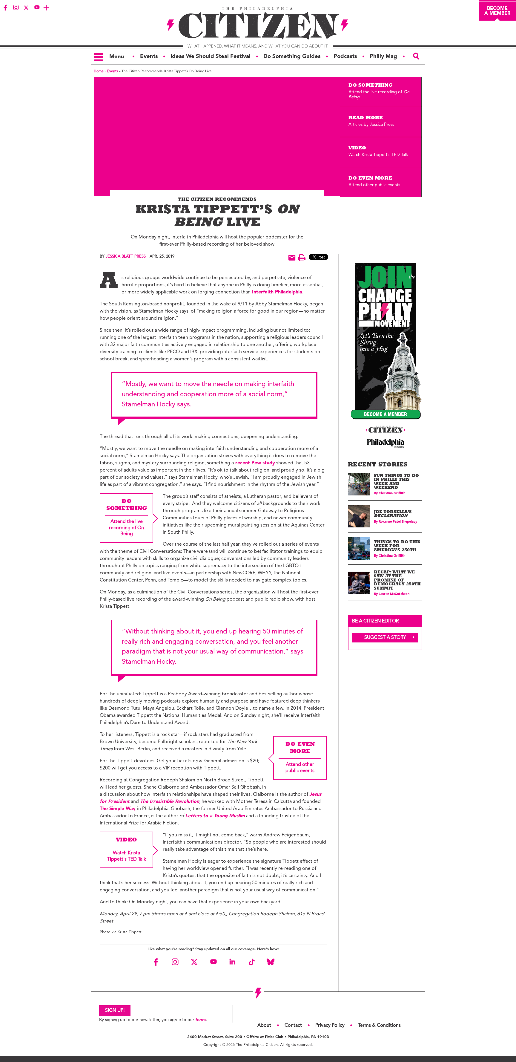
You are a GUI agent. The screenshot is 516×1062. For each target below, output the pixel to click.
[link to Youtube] (36, 7)
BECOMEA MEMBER (497, 11)
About (264, 1025)
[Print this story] (301, 257)
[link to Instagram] (15, 7)
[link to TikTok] (251, 962)
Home (99, 71)
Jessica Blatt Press (126, 256)
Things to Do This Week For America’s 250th (397, 547)
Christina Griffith (392, 493)
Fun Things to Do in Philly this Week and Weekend (396, 482)
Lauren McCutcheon (394, 594)
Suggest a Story (385, 637)
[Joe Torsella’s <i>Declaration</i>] (359, 516)
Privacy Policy (330, 1025)
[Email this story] (292, 257)
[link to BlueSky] (271, 962)
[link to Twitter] (26, 7)
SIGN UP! (115, 1010)
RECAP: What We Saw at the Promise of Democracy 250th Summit (397, 581)
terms (200, 1020)
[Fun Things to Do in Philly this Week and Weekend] (359, 484)
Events (112, 71)
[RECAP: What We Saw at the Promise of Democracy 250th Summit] (359, 583)
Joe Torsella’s (393, 514)
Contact (293, 1025)
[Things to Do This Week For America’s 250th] (359, 548)
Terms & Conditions (379, 1025)
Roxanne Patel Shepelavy (398, 522)
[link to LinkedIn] (232, 962)
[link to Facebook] (5, 7)
